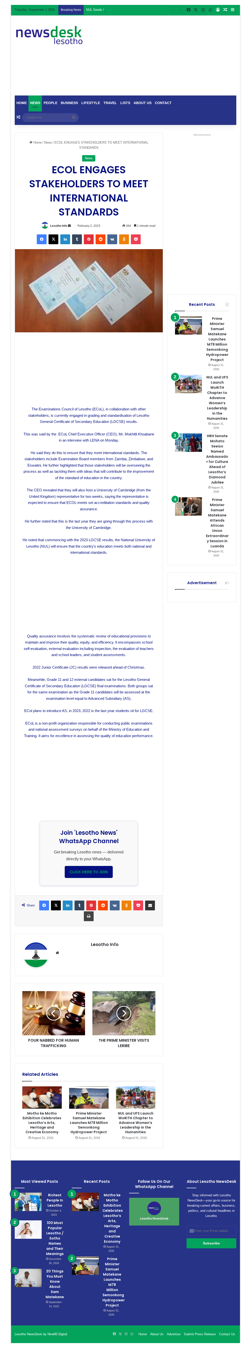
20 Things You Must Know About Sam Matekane (55, 1284)
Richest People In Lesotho (55, 1200)
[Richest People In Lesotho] (28, 1202)
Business (69, 103)
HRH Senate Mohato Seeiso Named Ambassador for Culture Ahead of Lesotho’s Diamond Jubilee (217, 459)
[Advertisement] (171, 54)
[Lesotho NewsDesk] (49, 35)
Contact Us (227, 1334)
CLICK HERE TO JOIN (89, 872)
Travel (110, 103)
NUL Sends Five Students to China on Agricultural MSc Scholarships (135, 10)
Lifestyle (90, 103)
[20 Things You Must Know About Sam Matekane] (28, 1278)
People (50, 103)
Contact (163, 103)
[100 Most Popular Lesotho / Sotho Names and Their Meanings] (28, 1229)
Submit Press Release (200, 1334)
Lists (125, 103)
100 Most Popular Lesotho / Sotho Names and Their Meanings (55, 1238)
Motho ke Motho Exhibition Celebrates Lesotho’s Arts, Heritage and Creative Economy (42, 1122)
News (35, 103)
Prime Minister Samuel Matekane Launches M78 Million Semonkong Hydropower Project (89, 1122)
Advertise (173, 1334)
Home (21, 103)
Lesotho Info (58, 226)
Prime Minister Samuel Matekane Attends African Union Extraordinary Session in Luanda (217, 523)
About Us (142, 103)
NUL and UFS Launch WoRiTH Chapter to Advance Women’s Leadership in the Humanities (135, 1122)
